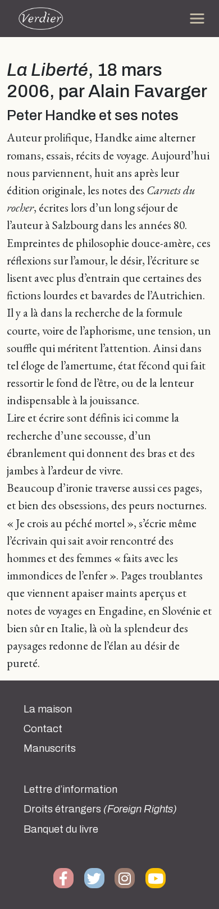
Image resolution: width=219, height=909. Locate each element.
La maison (48, 709)
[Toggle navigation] (197, 18)
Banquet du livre (61, 829)
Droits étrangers (100, 809)
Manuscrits (50, 748)
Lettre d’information (70, 789)
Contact (43, 728)
